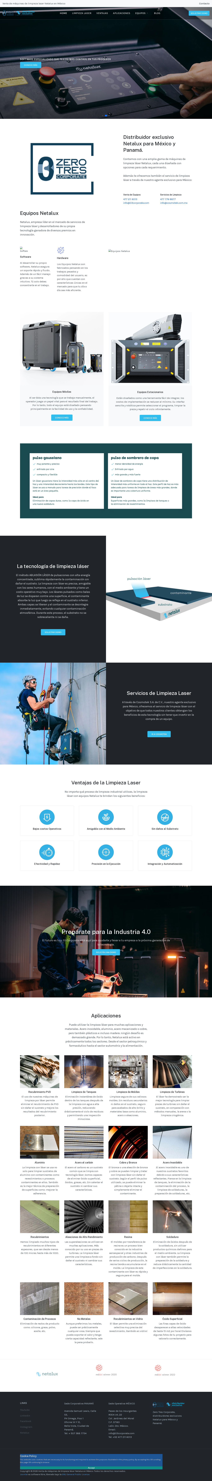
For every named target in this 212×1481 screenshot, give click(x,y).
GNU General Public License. (76, 1474)
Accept (91, 1468)
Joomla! (24, 1474)
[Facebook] (182, 3)
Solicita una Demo (106, 952)
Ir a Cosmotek (159, 734)
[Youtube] (194, 3)
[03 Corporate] (18, 12)
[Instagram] (186, 3)
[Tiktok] (190, 3)
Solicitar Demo (53, 632)
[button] (142, 13)
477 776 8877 (168, 199)
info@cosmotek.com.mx (173, 202)
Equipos (28, 65)
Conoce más (62, 417)
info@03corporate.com (136, 202)
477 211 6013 (130, 199)
